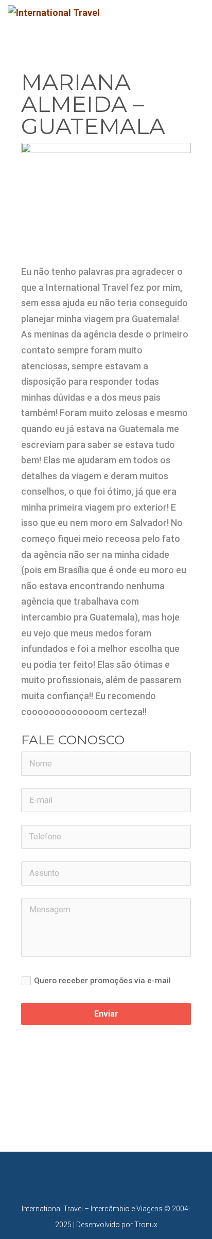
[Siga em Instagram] (116, 1175)
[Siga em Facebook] (95, 1175)
